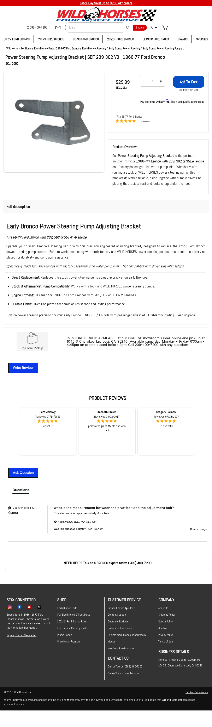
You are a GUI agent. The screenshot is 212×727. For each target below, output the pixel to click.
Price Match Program (68, 641)
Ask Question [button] (23, 473)
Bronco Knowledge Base (121, 608)
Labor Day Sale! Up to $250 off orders (106, 3)
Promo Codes (64, 635)
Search (140, 27)
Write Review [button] (23, 368)
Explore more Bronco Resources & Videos (127, 638)
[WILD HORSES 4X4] (106, 15)
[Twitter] (39, 607)
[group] (107, 523)
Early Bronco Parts (67, 608)
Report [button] (98, 528)
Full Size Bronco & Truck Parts (73, 614)
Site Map (163, 628)
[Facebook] (20, 607)
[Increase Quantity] (161, 81)
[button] (54, 122)
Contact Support (117, 614)
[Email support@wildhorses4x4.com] (58, 28)
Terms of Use (165, 641)
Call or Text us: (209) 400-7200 (125, 666)
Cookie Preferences (197, 692)
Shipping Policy (166, 614)
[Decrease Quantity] (144, 81)
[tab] (20, 490)
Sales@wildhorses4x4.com (123, 673)
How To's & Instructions (121, 648)
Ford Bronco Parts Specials (72, 628)
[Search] (128, 27)
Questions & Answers (120, 628)
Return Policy (165, 621)
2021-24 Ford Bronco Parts (72, 621)
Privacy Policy (165, 635)
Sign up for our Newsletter (21, 635)
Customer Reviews (118, 621)
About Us (163, 608)
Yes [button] (90, 528)
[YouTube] (29, 607)
